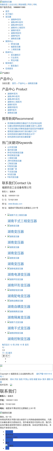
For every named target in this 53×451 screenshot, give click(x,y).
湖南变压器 (15, 38)
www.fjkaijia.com (15, 203)
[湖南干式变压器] (15, 321)
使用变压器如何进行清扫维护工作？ (22, 131)
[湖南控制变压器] (15, 332)
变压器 (8, 16)
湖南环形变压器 (18, 285)
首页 (7, 11)
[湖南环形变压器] (15, 279)
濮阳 (49, 379)
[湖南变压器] (13, 225)
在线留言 (9, 68)
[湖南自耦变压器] (15, 300)
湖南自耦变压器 (18, 306)
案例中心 (9, 41)
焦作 (44, 379)
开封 (16, 379)
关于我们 (9, 14)
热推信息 (4, 4)
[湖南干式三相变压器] (17, 214)
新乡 (40, 379)
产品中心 (22, 83)
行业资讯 (14, 57)
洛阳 (21, 379)
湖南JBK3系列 (17, 22)
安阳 (31, 379)
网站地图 (22, 4)
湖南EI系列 (15, 30)
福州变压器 (12, 149)
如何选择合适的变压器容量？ (19, 136)
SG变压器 (11, 174)
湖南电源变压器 (18, 274)
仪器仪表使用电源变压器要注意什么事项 (24, 125)
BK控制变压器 (13, 155)
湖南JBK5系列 (17, 24)
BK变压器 (15, 43)
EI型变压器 (12, 166)
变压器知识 (15, 54)
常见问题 (14, 60)
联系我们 (9, 63)
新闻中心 (9, 52)
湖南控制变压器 (18, 338)
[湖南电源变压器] (15, 268)
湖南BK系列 (16, 19)
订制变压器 (12, 163)
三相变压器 (15, 49)
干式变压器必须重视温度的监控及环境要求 (25, 128)
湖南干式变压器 (18, 327)
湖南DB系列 (16, 33)
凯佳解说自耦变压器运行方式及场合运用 (24, 123)
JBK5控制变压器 (14, 160)
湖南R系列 (15, 35)
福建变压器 (15, 46)
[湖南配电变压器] (15, 289)
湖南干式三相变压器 (22, 220)
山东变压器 (12, 147)
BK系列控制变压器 (15, 152)
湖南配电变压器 (18, 295)
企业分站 (13, 4)
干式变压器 (12, 171)
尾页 (10, 352)
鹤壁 (36, 379)
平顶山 (26, 379)
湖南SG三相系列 (18, 27)
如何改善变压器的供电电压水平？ (21, 134)
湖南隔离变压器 (18, 317)
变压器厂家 (12, 168)
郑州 (12, 379)
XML (35, 4)
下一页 (5, 352)
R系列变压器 (12, 177)
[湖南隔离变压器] (15, 311)
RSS (30, 4)
